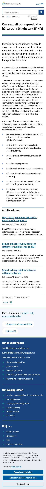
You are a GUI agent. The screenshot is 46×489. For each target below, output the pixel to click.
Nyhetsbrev (11, 436)
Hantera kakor (23, 484)
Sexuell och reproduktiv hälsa (17, 314)
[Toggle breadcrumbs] (8, 16)
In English (10, 415)
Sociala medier (12, 431)
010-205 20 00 (24, 357)
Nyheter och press (14, 370)
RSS (8, 440)
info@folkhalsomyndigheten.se (15, 348)
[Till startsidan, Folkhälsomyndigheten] (11, 3)
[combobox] (23, 12)
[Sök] (41, 12)
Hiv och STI (11, 331)
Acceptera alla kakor (23, 472)
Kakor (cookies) (13, 407)
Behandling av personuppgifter (19, 378)
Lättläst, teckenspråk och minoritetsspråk (24, 395)
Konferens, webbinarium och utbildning (23, 374)
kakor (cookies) (16, 466)
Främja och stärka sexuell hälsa (19, 324)
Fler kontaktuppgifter (15, 362)
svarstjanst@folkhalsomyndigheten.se (18, 352)
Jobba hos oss (12, 366)
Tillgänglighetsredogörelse (17, 403)
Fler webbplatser (13, 399)
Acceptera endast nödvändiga (23, 477)
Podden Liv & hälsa (14, 444)
